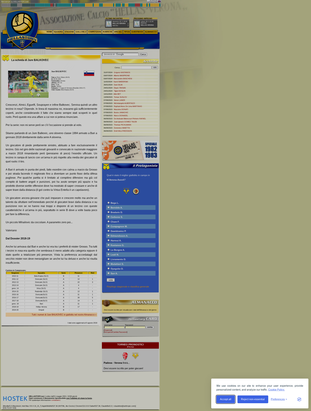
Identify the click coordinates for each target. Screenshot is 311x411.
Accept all (225, 399)
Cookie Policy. (276, 389)
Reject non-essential (253, 399)
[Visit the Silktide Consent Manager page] (299, 399)
